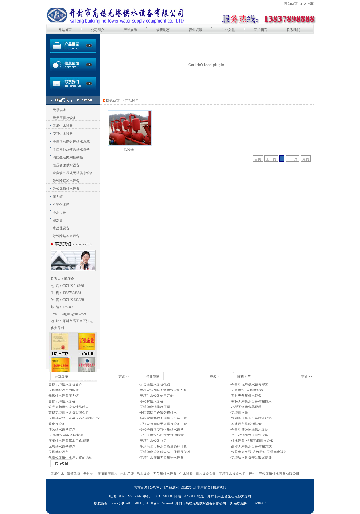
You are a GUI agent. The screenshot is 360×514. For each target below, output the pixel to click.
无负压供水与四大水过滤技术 (162, 435)
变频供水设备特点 (61, 430)
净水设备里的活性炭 (246, 424)
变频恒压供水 (107, 474)
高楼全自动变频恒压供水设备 (162, 430)
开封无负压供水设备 (246, 396)
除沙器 (58, 220)
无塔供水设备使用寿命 (157, 396)
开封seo (88, 474)
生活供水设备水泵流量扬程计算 (163, 446)
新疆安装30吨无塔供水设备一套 (163, 418)
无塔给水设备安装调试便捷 (251, 458)
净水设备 (59, 212)
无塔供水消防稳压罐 (155, 407)
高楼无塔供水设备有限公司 (68, 413)
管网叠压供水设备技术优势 (251, 418)
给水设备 (143, 474)
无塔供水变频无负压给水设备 (162, 458)
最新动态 (163, 30)
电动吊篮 (127, 474)
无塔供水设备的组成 (63, 390)
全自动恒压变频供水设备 (71, 149)
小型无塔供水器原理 (246, 407)
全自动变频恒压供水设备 (249, 430)
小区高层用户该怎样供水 (158, 413)
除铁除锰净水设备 (66, 181)
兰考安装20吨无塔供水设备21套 (163, 390)
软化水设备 (56, 424)
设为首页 (291, 4)
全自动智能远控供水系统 (71, 141)
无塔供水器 (239, 413)
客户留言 (260, 30)
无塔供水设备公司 (153, 441)
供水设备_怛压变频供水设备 (252, 441)
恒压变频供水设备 (66, 165)
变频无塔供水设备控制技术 (251, 401)
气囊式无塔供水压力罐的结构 (70, 458)
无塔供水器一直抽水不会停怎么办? (74, 418)
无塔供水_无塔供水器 (247, 390)
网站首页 (65, 30)
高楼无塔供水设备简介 (65, 385)
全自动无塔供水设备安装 (249, 385)
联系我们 (293, 30)
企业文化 (228, 30)
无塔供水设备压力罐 (63, 396)
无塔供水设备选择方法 (65, 435)
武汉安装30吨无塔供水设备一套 (163, 424)
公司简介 (97, 30)
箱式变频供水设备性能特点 (68, 407)
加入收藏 (307, 4)
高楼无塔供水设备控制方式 (251, 446)
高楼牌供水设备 (151, 401)
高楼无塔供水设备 (61, 401)
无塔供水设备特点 (61, 446)
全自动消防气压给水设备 (249, 435)
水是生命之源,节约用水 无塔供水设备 (259, 452)
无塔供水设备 (63, 126)
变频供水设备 (63, 134)
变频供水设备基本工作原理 (68, 441)
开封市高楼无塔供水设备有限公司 (274, 474)
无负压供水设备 (64, 118)
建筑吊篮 (73, 474)
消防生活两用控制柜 (68, 157)
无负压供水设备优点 (155, 385)
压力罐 (58, 197)
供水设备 (186, 474)
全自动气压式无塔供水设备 (73, 173)
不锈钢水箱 (61, 205)
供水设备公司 (206, 474)
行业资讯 (195, 30)
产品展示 (130, 30)
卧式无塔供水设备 (66, 189)
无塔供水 (59, 110)
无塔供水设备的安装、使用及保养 (165, 452)
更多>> (123, 377)
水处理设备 (61, 228)
